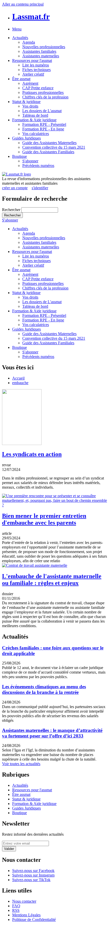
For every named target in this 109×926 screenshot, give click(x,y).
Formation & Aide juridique (34, 120)
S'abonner (30, 161)
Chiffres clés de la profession (45, 97)
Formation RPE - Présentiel (44, 124)
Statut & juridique (26, 101)
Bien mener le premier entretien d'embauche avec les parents (44, 519)
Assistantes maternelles (40, 56)
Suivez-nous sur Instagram (33, 875)
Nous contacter (24, 901)
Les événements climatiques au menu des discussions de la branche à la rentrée (44, 689)
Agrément (30, 83)
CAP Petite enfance (37, 88)
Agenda (28, 42)
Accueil (18, 378)
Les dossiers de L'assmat (42, 111)
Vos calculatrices (35, 133)
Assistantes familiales (39, 51)
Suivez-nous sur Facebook (33, 870)
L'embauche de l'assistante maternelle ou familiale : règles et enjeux (51, 579)
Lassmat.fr (31, 16)
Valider (9, 849)
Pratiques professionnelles (43, 92)
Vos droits (30, 106)
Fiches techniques (36, 69)
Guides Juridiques (26, 138)
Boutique (19, 156)
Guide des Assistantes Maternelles (49, 143)
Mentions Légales (26, 915)
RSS (16, 910)
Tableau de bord (35, 115)
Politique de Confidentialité (34, 919)
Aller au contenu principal (23, 4)
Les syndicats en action (32, 454)
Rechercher (11, 210)
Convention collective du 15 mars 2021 (53, 147)
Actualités (20, 38)
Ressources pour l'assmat (32, 60)
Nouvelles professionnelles (43, 47)
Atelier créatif (33, 74)
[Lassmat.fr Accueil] (16, 174)
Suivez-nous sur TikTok (31, 880)
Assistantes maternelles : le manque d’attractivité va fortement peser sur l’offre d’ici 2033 (52, 733)
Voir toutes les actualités (21, 764)
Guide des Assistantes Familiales (48, 152)
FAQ (16, 906)
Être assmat (21, 79)
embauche (20, 383)
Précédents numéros (38, 165)
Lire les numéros (35, 65)
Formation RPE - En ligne (43, 129)
